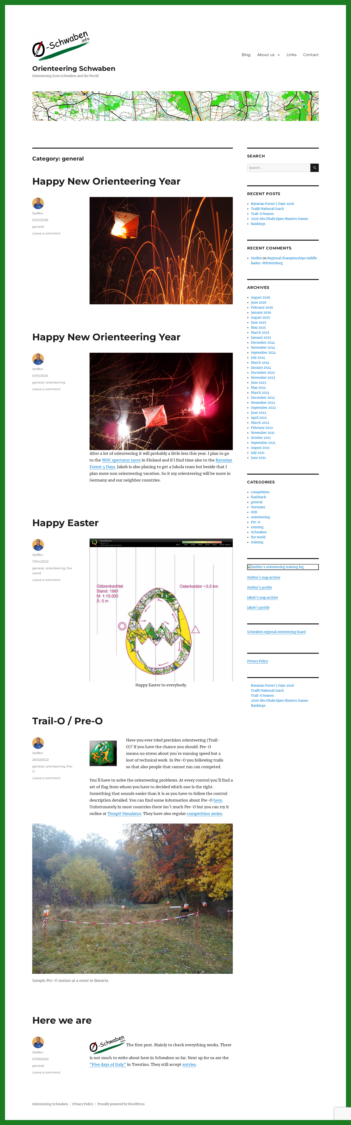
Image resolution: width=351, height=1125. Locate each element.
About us (266, 54)
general (38, 226)
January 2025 (261, 338)
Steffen (37, 213)
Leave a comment (46, 233)
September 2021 (263, 443)
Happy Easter (65, 523)
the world (258, 537)
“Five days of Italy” (108, 1064)
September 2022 (263, 408)
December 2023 (263, 373)
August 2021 (260, 448)
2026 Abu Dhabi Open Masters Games (279, 219)
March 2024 (260, 363)
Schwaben (259, 532)
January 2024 (261, 368)
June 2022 (258, 413)
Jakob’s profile (258, 608)
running (257, 527)
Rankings (258, 224)
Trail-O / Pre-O (67, 721)
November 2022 (263, 403)
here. (218, 800)
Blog (246, 54)
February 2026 (262, 308)
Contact (311, 54)
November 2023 (263, 378)
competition (260, 492)
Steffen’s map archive (263, 577)
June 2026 (258, 303)
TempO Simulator (124, 813)
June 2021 (258, 458)
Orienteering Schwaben (73, 68)
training (257, 542)
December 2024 (263, 343)
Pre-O (255, 522)
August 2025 (260, 318)
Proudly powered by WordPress (121, 1104)
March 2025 (260, 333)
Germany (258, 507)
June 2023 (258, 383)
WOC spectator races (121, 460)
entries (189, 1064)
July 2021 (258, 453)
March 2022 (260, 423)
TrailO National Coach (267, 209)
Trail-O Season (262, 214)
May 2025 (258, 328)
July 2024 (258, 358)
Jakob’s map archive (262, 598)
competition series (204, 813)
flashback (258, 497)
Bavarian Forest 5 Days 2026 (272, 204)
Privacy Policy (257, 661)
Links (292, 54)
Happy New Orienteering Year (106, 181)
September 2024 (263, 353)
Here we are (62, 1020)
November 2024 (263, 348)
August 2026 (260, 298)
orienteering (55, 382)
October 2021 (261, 438)
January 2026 (261, 313)
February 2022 (262, 428)
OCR (254, 512)
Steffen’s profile (259, 588)
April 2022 (259, 418)
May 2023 (258, 388)
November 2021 (263, 433)
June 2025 (258, 323)
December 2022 (263, 398)
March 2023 (260, 393)
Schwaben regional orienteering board (276, 632)
